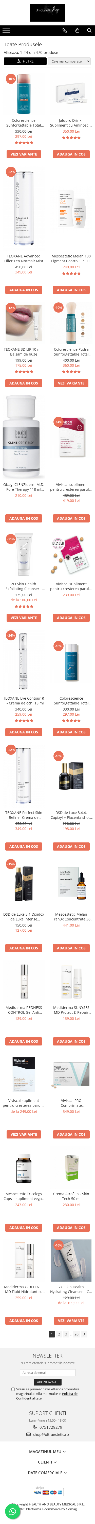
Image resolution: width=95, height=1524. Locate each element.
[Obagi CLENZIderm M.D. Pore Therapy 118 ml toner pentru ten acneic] (24, 437)
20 (76, 1334)
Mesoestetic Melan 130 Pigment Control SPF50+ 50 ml (71, 258)
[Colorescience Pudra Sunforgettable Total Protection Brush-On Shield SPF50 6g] (71, 323)
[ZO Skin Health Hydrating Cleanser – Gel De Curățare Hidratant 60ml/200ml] (71, 1260)
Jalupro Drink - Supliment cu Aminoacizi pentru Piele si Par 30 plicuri (71, 123)
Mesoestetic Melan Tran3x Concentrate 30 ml (71, 916)
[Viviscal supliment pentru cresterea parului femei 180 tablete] (71, 437)
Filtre (27, 61)
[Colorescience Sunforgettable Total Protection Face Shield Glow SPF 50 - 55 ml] (71, 661)
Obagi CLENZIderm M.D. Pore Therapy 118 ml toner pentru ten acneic (23, 487)
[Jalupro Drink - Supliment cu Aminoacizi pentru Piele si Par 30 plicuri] (71, 94)
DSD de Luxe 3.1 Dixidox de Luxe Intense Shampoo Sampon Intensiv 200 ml (23, 916)
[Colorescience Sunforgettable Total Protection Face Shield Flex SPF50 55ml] (24, 94)
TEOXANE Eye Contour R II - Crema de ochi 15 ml (23, 700)
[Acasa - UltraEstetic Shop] (47, 13)
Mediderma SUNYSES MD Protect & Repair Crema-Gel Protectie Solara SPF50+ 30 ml (71, 1010)
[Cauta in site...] (89, 30)
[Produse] (7, 32)
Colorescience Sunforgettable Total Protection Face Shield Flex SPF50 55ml (24, 123)
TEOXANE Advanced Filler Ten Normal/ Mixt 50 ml (23, 258)
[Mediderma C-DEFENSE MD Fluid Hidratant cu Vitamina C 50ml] (24, 1260)
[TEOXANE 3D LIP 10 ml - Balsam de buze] (24, 323)
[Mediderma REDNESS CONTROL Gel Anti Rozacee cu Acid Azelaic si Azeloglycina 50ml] (24, 981)
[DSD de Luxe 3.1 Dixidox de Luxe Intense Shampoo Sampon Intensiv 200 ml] (24, 883)
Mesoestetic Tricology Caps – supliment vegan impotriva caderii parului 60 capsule (24, 1196)
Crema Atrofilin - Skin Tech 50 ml (71, 1196)
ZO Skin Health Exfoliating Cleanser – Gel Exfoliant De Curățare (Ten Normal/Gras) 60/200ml (24, 586)
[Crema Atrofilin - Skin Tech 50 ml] (71, 1167)
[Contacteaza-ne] (64, 30)
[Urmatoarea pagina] (84, 1334)
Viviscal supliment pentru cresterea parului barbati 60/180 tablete (24, 1103)
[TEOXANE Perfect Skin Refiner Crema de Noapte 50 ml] (24, 776)
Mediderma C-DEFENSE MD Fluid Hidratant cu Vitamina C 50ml (24, 1289)
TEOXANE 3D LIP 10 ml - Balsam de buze (24, 352)
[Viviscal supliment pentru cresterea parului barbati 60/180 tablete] (24, 1074)
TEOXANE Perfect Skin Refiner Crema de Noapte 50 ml (23, 815)
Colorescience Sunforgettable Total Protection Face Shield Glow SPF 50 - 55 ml (71, 700)
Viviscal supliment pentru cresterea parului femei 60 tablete (71, 586)
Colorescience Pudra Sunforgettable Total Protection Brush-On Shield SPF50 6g (71, 352)
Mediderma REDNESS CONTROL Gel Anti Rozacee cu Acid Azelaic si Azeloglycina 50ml (24, 1010)
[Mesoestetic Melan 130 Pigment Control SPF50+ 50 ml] (71, 208)
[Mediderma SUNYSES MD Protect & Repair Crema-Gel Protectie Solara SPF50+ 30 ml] (71, 981)
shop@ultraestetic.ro (50, 1434)
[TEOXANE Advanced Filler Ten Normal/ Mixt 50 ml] (24, 208)
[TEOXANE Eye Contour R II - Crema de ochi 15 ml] (24, 661)
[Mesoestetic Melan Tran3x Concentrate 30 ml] (71, 884)
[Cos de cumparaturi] (77, 30)
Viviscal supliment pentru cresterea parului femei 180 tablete (71, 487)
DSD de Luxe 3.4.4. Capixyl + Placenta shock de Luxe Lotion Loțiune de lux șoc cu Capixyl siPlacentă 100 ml (71, 815)
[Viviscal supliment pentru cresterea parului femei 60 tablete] (71, 554)
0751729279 (50, 1427)
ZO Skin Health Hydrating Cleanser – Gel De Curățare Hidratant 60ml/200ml (71, 1289)
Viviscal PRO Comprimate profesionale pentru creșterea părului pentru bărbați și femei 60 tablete (71, 1103)
